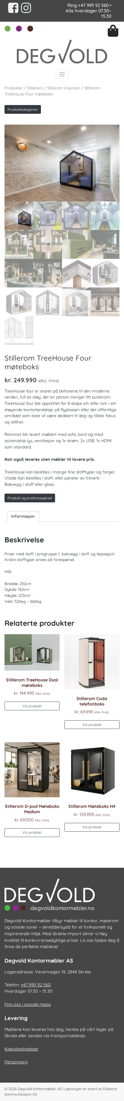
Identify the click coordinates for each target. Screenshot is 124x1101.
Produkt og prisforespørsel (30, 498)
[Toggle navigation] (62, 74)
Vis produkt (32, 706)
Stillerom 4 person (63, 87)
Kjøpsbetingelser (22, 1049)
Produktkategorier (23, 109)
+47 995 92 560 (93, 5)
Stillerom (35, 87)
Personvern (16, 1062)
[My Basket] (113, 31)
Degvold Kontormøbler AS (40, 1089)
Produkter (14, 87)
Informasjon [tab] (23, 516)
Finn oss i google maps (28, 1004)
